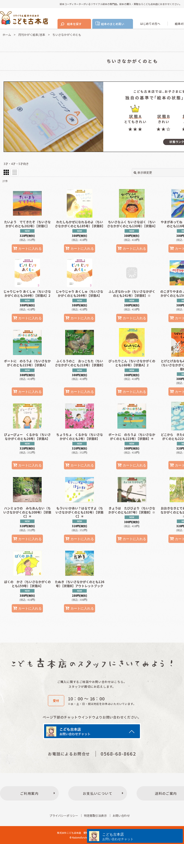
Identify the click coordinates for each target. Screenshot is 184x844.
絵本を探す (74, 24)
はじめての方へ (150, 24)
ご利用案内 (29, 794)
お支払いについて (97, 794)
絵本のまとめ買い (112, 24)
